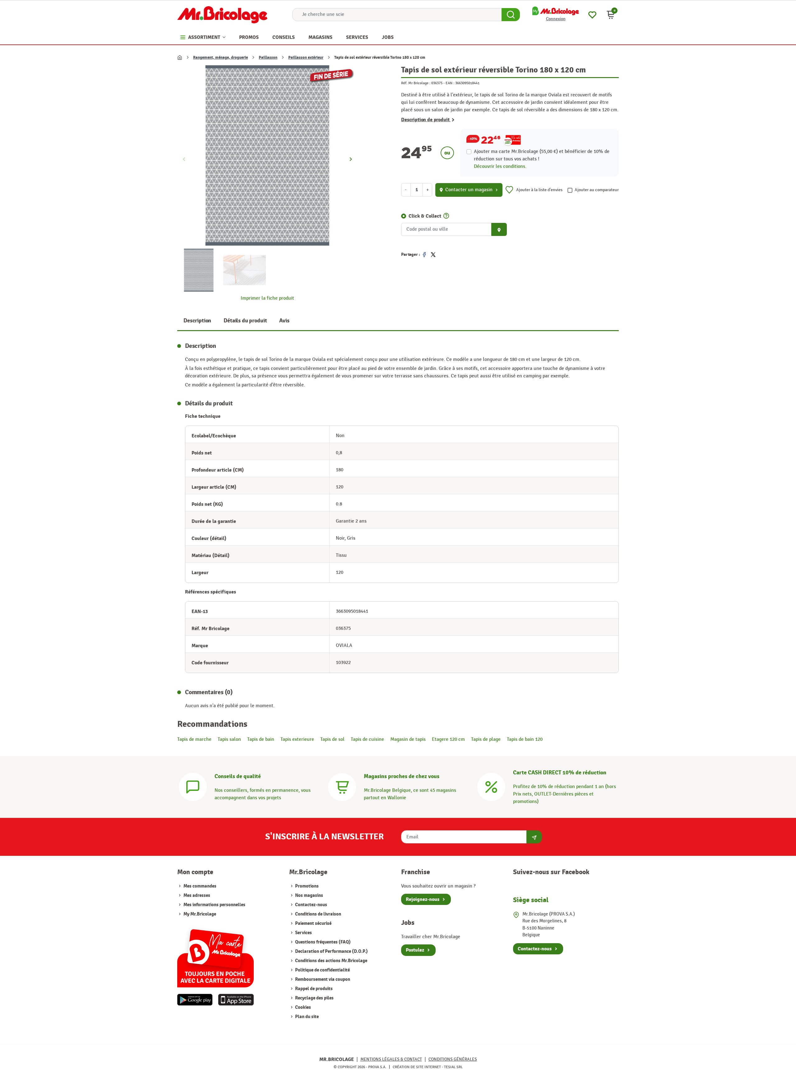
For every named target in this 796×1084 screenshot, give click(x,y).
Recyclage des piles (314, 998)
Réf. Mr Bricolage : (415, 83)
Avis (284, 320)
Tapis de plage (486, 739)
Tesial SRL (453, 1067)
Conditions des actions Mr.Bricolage (330, 961)
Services (303, 933)
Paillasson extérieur (305, 57)
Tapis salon (229, 739)
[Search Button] (511, 14)
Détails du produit (245, 320)
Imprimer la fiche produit (267, 298)
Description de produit (426, 119)
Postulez (415, 950)
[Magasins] (342, 786)
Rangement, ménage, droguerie (220, 57)
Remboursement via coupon (322, 979)
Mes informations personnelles (214, 905)
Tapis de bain (260, 739)
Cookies (302, 1007)
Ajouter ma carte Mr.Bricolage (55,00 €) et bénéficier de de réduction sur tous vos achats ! (541, 155)
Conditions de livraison (317, 914)
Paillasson (268, 57)
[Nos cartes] (215, 955)
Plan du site (306, 1017)
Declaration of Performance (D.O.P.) (331, 951)
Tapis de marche (194, 739)
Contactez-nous (310, 905)
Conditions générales (452, 1059)
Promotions (306, 886)
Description (197, 320)
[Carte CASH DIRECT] (491, 786)
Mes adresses (196, 895)
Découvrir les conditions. (500, 166)
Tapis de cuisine (367, 739)
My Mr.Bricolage (199, 914)
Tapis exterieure (297, 739)
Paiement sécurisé (312, 923)
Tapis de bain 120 (525, 739)
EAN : (450, 83)
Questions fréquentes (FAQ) (322, 942)
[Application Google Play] (195, 1000)
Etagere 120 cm (448, 739)
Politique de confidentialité (322, 970)
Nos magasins (308, 895)
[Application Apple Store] (236, 1000)
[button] (611, 15)
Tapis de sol (332, 739)
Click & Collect (425, 216)
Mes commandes (199, 886)
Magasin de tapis (408, 739)
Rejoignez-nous (422, 899)
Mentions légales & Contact (391, 1059)
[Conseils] (193, 786)
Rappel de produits (313, 989)
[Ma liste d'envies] (592, 14)
